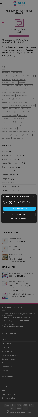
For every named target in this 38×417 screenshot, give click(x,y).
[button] (19, 219)
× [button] (34, 197)
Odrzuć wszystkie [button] (19, 214)
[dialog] (19, 208)
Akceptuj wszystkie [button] (19, 208)
